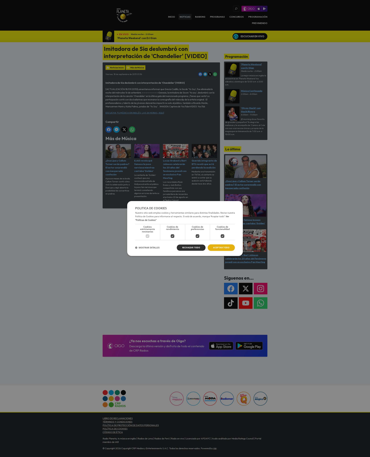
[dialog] (185, 228)
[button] (147, 247)
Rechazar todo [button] (191, 247)
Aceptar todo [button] (221, 247)
